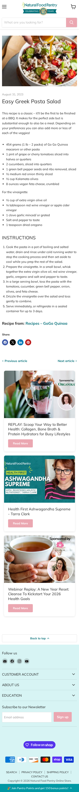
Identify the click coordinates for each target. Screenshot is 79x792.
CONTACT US (39, 776)
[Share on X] (13, 342)
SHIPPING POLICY (58, 772)
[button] (39, 788)
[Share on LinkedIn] (20, 342)
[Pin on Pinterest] (28, 342)
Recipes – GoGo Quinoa (46, 323)
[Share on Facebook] (5, 342)
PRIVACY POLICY (31, 772)
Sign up (62, 717)
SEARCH (11, 772)
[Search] (71, 22)
